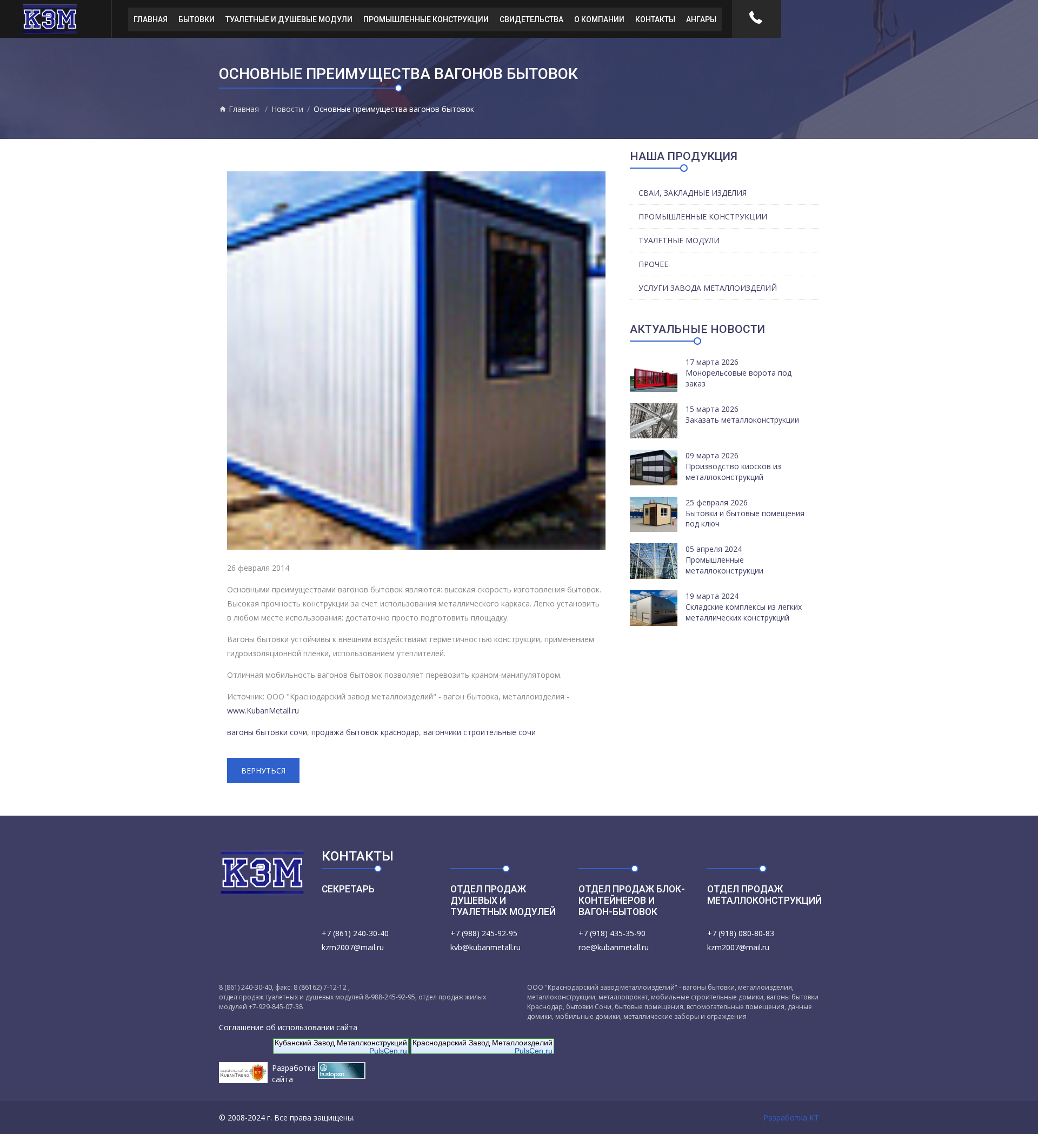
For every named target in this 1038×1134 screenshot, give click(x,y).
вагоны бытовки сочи (267, 732)
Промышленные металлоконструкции (724, 565)
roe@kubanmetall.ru (613, 947)
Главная (151, 19)
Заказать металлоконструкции (742, 420)
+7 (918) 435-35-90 (612, 933)
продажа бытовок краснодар (365, 732)
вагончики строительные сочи (479, 732)
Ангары (701, 19)
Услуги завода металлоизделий (707, 288)
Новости (287, 109)
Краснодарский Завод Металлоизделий (482, 1042)
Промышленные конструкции (426, 19)
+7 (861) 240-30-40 (355, 933)
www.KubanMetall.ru (263, 710)
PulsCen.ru (388, 1050)
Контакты (655, 19)
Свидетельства (531, 19)
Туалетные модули (679, 240)
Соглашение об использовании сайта (288, 1027)
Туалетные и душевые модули (288, 19)
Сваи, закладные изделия (692, 193)
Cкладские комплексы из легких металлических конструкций (744, 612)
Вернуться (263, 770)
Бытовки (196, 19)
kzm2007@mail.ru (353, 947)
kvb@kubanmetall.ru (485, 947)
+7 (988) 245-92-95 (483, 933)
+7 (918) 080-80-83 (740, 933)
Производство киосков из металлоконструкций (733, 471)
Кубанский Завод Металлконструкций (341, 1042)
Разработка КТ (791, 1117)
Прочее (653, 264)
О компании (599, 19)
